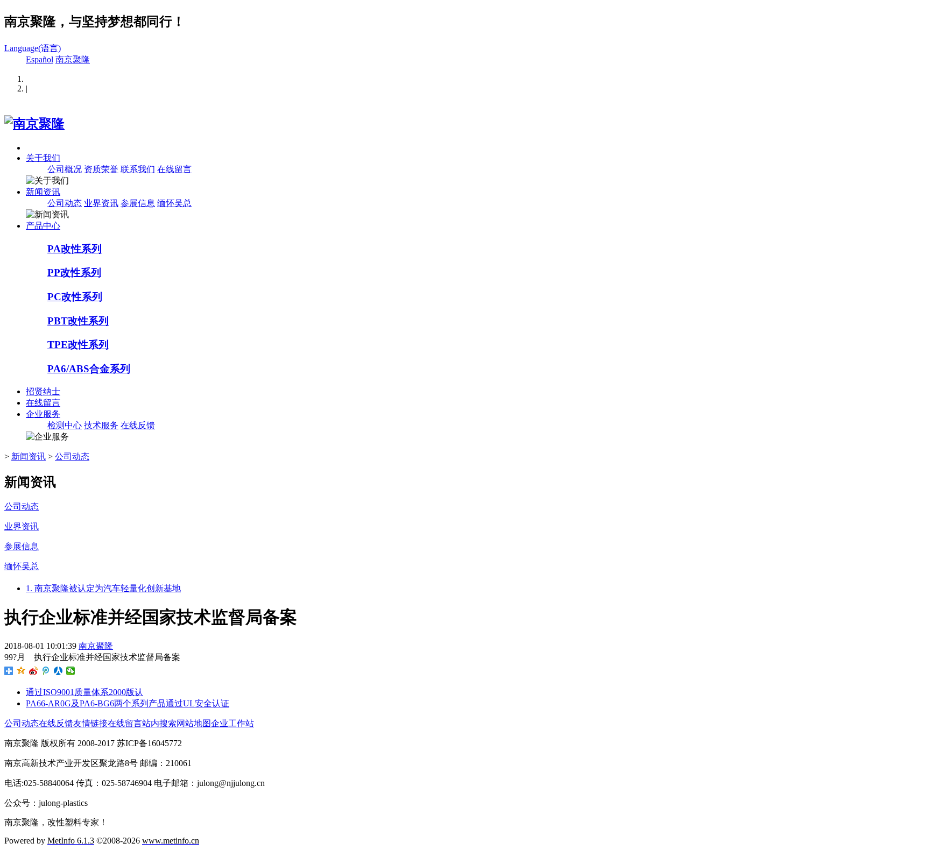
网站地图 (194, 723)
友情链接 (90, 723)
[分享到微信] (70, 671)
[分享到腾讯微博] (46, 671)
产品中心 (43, 225)
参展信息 (138, 203)
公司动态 (64, 203)
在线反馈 (138, 425)
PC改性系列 (74, 296)
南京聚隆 (72, 59)
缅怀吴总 (174, 203)
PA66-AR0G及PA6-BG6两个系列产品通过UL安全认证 (127, 703)
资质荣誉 (101, 169)
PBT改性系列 (78, 321)
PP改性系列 (74, 272)
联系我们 (138, 169)
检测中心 (64, 425)
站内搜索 (159, 723)
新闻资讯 (43, 191)
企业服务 (43, 414)
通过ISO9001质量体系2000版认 (84, 692)
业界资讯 (101, 203)
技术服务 (101, 425)
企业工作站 (232, 723)
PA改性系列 (74, 248)
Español (39, 59)
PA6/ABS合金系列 (88, 368)
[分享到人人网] (58, 671)
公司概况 (64, 169)
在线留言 (174, 169)
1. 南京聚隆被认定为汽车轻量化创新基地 (103, 588)
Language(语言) (32, 48)
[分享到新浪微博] (33, 671)
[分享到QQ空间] (21, 671)
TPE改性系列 (78, 344)
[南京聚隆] (34, 124)
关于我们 (43, 157)
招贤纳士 (43, 391)
